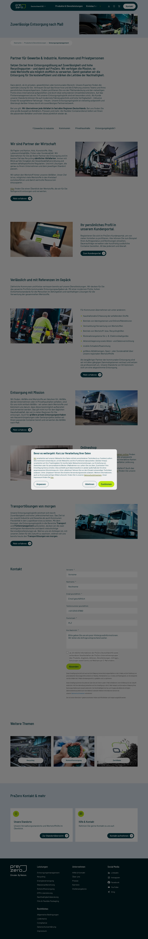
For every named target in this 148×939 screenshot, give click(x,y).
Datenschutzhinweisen (93, 475)
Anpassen (41, 484)
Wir (35, 458)
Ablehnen (89, 484)
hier (52, 477)
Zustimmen (106, 484)
